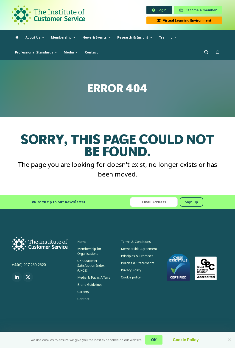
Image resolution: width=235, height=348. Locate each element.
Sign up (191, 202)
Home (82, 242)
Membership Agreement (139, 249)
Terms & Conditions (136, 242)
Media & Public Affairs (93, 278)
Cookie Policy (186, 339)
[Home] (17, 38)
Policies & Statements (137, 264)
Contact (83, 299)
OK (154, 339)
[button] (217, 53)
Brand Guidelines (89, 285)
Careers (83, 292)
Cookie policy (131, 278)
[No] (229, 339)
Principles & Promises (137, 257)
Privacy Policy (131, 271)
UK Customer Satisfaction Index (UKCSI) (90, 266)
